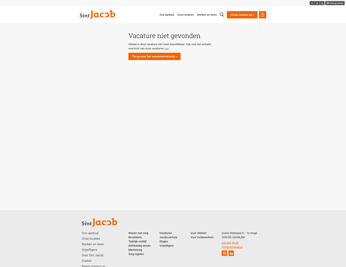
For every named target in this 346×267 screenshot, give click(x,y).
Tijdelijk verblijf (137, 241)
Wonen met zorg (138, 233)
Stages (163, 241)
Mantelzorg (135, 249)
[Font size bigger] (322, 3)
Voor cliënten (199, 233)
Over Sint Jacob (93, 255)
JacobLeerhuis (168, 237)
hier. (166, 48)
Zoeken (87, 261)
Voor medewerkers (202, 237)
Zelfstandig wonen (139, 245)
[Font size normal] (312, 3)
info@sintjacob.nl (232, 247)
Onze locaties (185, 14)
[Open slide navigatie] (262, 14)
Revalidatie (135, 237)
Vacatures (165, 233)
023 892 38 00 (230, 242)
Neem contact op (241, 14)
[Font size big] (317, 3)
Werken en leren (207, 14)
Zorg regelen (136, 254)
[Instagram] (224, 253)
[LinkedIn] (231, 253)
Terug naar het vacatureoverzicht (153, 56)
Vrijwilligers (89, 250)
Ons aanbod (167, 14)
